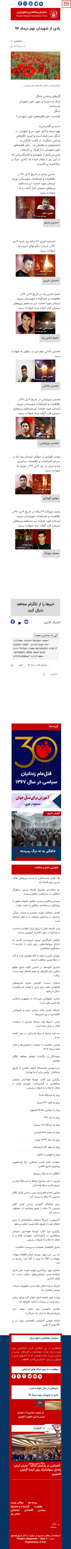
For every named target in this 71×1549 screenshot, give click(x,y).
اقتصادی (28, 1510)
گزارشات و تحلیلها (20, 1507)
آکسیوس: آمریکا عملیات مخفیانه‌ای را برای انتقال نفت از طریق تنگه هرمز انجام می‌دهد (36, 1222)
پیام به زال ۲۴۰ (52, 1118)
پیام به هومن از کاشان (48, 1155)
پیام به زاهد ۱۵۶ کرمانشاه (46, 1147)
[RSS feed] (41, 3)
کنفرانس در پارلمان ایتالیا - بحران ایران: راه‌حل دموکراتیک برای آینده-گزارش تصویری (37, 1469)
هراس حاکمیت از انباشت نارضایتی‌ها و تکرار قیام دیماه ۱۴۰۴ (36, 1047)
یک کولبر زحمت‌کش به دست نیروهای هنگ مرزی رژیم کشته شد (36, 880)
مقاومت (38, 1507)
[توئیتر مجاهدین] (25, 3)
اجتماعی (15, 1510)
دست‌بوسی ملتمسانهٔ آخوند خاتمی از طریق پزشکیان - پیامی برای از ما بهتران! (36, 1070)
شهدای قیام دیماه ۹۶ (37, 665)
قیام (20, 665)
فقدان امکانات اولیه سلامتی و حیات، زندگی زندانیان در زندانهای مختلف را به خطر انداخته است (36, 917)
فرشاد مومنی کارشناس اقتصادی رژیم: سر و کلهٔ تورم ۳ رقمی (36, 1323)
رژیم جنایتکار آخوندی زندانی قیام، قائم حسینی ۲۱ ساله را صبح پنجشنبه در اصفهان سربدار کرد (36, 1208)
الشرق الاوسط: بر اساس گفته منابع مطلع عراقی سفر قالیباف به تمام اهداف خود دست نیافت (36, 971)
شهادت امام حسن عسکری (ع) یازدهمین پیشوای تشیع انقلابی (36, 1164)
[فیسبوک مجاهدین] (20, 3)
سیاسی (18, 41)
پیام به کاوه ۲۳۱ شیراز (48, 1103)
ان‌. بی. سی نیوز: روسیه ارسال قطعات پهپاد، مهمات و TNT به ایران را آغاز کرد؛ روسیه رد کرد (36, 1259)
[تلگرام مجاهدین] (36, 3)
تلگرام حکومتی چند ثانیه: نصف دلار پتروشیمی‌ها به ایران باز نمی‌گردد (36, 1311)
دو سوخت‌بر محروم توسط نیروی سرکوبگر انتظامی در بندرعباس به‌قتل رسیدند (36, 892)
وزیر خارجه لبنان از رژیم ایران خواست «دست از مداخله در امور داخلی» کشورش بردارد (36, 931)
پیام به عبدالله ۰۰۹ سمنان (46, 1125)
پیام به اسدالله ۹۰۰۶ (49, 1095)
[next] (40, 1457)
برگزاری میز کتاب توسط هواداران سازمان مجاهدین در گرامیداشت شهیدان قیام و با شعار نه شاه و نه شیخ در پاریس (36, 1236)
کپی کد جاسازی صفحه (46, 635)
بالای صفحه (54, 1525)
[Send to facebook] (13, 621)
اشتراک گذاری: (51, 622)
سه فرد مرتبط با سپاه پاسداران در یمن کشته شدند (36, 1035)
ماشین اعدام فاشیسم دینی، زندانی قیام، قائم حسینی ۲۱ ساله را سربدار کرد (36, 1195)
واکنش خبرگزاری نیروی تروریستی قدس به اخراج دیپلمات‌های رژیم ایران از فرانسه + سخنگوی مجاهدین (36, 944)
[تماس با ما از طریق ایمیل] (35, 1376)
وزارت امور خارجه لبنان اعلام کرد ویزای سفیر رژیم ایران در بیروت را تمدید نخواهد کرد (36, 1300)
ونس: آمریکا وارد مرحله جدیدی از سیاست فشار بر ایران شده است (36, 1024)
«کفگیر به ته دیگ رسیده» (46, 1174)
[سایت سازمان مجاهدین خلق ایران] (35, 14)
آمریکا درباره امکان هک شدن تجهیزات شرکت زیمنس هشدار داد (36, 1288)
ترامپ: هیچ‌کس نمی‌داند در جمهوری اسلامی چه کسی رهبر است (36, 1001)
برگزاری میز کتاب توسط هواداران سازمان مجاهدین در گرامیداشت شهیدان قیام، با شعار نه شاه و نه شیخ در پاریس (36, 1084)
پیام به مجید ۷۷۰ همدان (47, 1132)
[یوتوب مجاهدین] (30, 3)
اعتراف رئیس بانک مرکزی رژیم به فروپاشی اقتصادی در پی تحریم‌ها (36, 1012)
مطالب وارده (17, 1503)
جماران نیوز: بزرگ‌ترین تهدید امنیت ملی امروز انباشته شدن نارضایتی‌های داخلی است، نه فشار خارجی (36, 1274)
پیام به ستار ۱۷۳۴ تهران (47, 1140)
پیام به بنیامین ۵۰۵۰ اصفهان (45, 1110)
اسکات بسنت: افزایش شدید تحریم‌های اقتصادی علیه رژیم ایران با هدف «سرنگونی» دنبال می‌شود (36, 987)
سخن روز (15, 1514)
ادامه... (25, 1359)
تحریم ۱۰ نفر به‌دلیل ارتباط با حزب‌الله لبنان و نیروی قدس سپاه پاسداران (36, 1183)
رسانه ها (32, 1503)
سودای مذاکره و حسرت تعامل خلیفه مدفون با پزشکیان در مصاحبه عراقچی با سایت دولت (36, 903)
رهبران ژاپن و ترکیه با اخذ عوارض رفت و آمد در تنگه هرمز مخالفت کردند (36, 958)
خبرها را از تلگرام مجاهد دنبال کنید (35, 607)
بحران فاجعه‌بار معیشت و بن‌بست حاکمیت (37, 1247)
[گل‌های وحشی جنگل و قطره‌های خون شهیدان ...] (35, 65)
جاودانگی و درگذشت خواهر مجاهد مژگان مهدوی (36, 1059)
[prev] (40, 1403)
